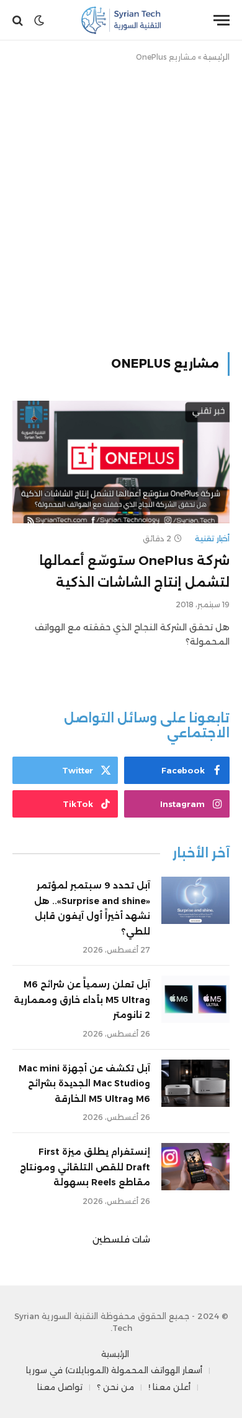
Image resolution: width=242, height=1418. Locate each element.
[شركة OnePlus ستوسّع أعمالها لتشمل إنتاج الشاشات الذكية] (121, 462)
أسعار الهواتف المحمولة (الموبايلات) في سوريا (114, 1370)
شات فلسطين (121, 1239)
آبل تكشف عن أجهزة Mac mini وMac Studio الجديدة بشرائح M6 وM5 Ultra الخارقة (84, 1083)
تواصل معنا (60, 1387)
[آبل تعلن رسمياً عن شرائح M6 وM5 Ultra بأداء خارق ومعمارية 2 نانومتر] (195, 999)
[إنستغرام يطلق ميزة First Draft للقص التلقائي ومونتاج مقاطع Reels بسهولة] (195, 1166)
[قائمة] (221, 20)
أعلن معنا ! (169, 1387)
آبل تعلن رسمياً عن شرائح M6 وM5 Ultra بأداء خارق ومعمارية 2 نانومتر (82, 999)
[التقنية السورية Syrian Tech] (121, 20)
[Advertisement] (121, 204)
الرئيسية (216, 57)
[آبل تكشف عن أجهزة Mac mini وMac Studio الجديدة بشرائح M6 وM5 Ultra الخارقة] (195, 1083)
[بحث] (18, 20)
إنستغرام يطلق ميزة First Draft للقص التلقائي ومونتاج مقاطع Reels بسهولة (85, 1167)
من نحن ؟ (115, 1387)
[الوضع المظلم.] (39, 20)
